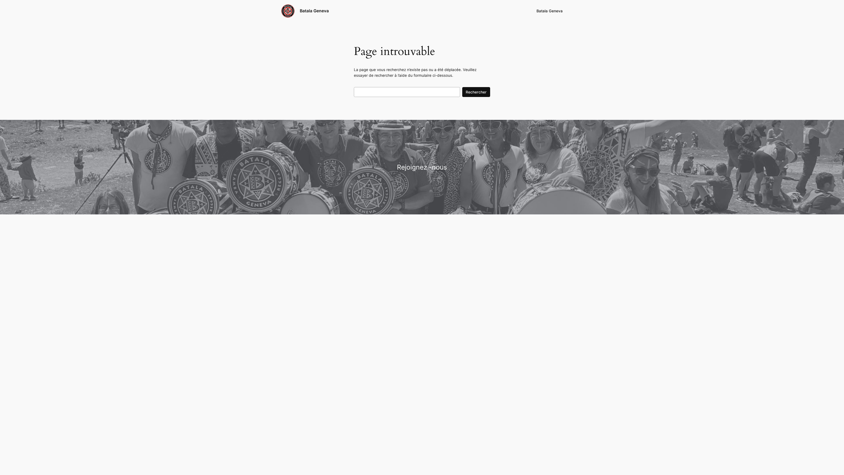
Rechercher (476, 92)
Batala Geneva (314, 10)
